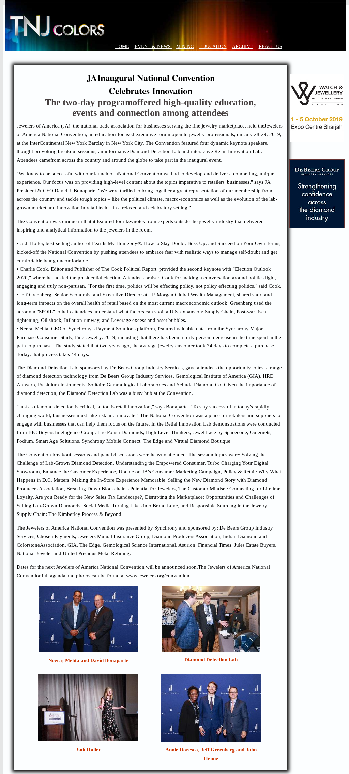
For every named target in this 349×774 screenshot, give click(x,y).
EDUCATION (213, 46)
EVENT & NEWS (153, 46)
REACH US (270, 46)
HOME (122, 46)
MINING (185, 46)
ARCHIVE (242, 46)
